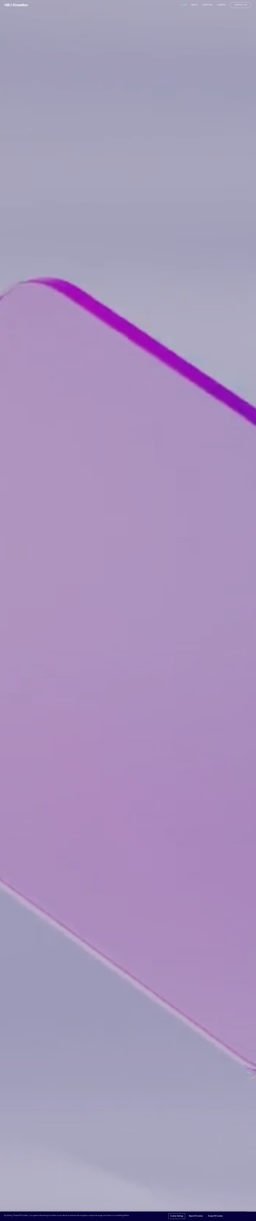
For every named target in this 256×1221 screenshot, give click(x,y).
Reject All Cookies (196, 1216)
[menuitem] (185, 5)
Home (184, 5)
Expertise (207, 5)
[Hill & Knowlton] (16, 5)
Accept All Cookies (215, 1216)
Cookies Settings (176, 1216)
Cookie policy (135, 1215)
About (194, 5)
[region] (128, 1216)
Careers (221, 5)
